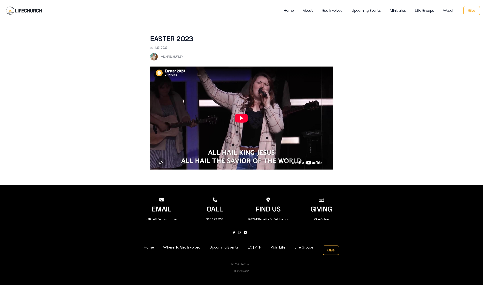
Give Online (321, 219)
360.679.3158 (215, 219)
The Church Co (241, 271)
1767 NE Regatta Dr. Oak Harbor (268, 219)
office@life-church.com (161, 219)
